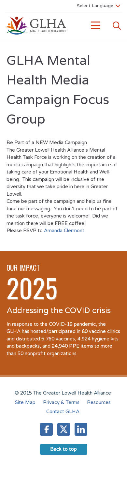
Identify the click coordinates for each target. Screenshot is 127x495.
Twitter (63, 429)
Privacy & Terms (61, 402)
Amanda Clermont (64, 230)
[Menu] (95, 25)
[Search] (116, 25)
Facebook (46, 429)
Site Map (25, 402)
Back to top (63, 449)
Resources (99, 402)
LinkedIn (81, 429)
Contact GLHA (62, 411)
